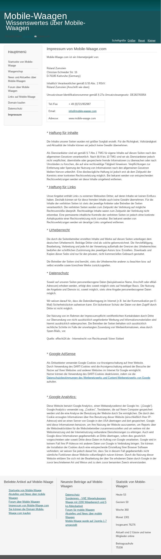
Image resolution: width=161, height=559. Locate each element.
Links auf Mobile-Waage (21, 96)
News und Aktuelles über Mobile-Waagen (22, 79)
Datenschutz (15, 108)
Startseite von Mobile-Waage (20, 63)
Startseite (28, 36)
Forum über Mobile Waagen (18, 89)
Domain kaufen (16, 102)
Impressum (15, 114)
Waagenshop (15, 71)
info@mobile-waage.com (83, 111)
